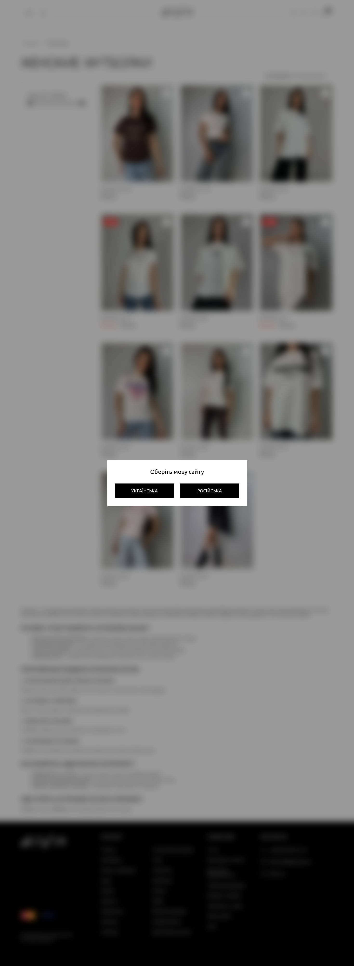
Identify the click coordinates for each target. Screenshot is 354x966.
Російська (209, 490)
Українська (144, 490)
